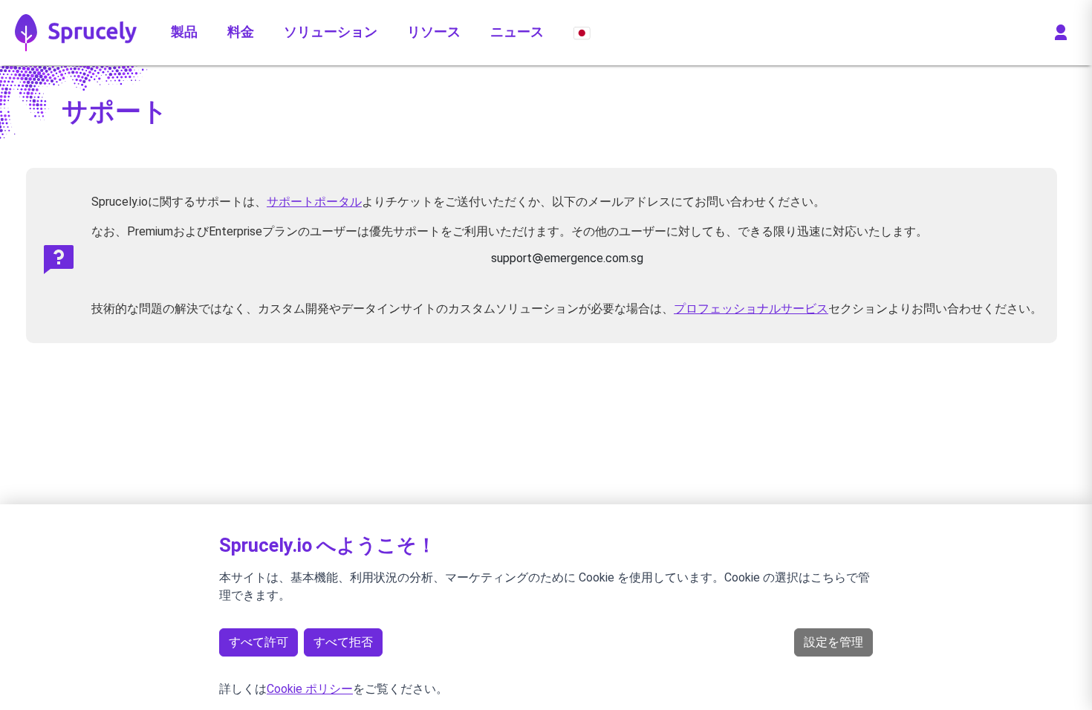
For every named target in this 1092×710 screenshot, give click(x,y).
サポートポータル (314, 202)
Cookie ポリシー (310, 689)
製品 (184, 32)
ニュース (517, 32)
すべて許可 (258, 642)
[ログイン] (1061, 32)
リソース (434, 32)
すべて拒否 (343, 642)
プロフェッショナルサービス (751, 309)
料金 (240, 32)
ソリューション (330, 32)
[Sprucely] (76, 32)
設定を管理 (833, 642)
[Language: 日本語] (582, 32)
